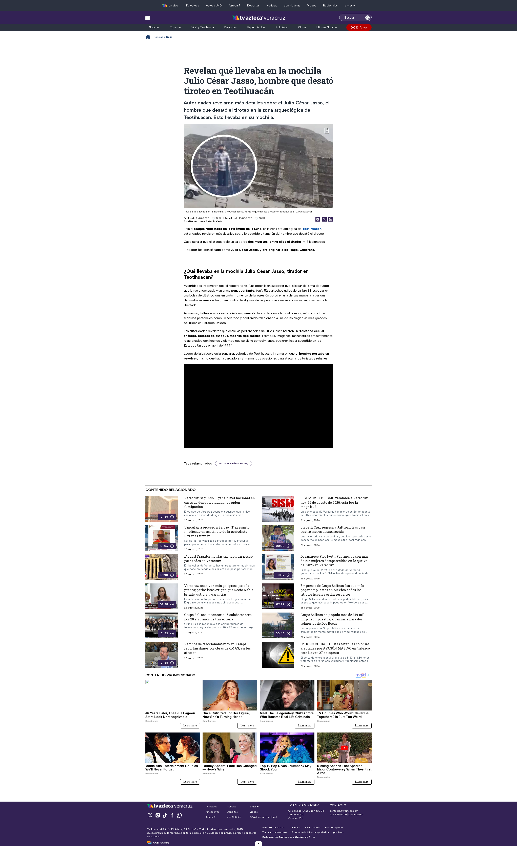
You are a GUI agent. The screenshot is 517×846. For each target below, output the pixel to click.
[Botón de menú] (147, 18)
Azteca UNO (214, 5)
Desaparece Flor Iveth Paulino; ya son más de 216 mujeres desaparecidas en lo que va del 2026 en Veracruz (334, 560)
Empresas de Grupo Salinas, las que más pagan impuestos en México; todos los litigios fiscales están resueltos (332, 589)
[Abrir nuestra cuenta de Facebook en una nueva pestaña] (172, 815)
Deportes (253, 5)
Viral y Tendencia (202, 27)
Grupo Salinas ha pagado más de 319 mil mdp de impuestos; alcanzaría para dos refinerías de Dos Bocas (333, 619)
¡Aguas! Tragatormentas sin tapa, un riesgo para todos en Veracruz (218, 558)
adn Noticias (292, 5)
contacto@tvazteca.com (344, 810)
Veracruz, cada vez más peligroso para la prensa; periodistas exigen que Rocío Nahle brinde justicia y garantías (218, 589)
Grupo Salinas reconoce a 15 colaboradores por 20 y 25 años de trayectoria (217, 617)
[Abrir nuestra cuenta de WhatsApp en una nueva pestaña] (179, 815)
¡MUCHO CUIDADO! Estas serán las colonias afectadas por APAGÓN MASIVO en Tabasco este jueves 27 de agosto (335, 648)
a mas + (350, 5)
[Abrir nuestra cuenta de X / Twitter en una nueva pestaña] (150, 815)
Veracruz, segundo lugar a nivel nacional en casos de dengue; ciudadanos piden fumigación (219, 502)
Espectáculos (256, 27)
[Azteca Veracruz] (258, 18)
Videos (311, 5)
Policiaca (282, 27)
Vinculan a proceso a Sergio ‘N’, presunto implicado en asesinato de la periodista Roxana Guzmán (216, 531)
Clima (302, 27)
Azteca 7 (234, 5)
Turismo (175, 27)
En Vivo (361, 27)
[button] (258, 843)
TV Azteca (192, 5)
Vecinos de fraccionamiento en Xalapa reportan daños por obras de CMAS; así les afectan (217, 648)
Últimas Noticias (326, 27)
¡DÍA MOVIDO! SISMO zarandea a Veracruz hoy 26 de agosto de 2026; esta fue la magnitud (334, 502)
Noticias (272, 5)
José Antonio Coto (211, 221)
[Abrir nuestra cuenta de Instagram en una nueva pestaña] (157, 815)
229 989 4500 (338, 814)
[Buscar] (367, 17)
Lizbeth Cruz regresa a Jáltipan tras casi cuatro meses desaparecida (333, 529)
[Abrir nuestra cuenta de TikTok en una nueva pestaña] (164, 815)
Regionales (330, 5)
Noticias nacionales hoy (233, 463)
